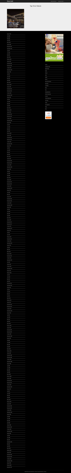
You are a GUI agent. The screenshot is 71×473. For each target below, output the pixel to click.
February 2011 (9, 300)
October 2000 (9, 458)
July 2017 (8, 232)
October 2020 (9, 164)
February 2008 (9, 376)
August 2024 (9, 71)
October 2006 (9, 410)
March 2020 (9, 177)
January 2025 (9, 61)
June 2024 (8, 76)
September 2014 (9, 268)
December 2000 (9, 454)
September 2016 (9, 243)
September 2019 (9, 188)
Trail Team (46, 100)
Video (46, 106)
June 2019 (8, 192)
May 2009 (8, 344)
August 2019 (9, 190)
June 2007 (8, 393)
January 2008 (9, 378)
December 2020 (9, 160)
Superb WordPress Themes (42, 471)
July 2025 (8, 50)
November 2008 (9, 357)
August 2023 (9, 97)
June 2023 (8, 101)
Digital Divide (47, 68)
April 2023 (8, 105)
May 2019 (8, 194)
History (46, 79)
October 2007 (9, 384)
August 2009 (9, 338)
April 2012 (8, 281)
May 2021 (8, 152)
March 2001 (9, 448)
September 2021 (9, 143)
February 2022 (9, 133)
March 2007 (9, 399)
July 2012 (8, 274)
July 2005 (8, 435)
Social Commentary (48, 94)
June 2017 (8, 234)
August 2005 (9, 433)
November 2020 (9, 162)
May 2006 (8, 420)
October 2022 (9, 118)
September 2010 (9, 310)
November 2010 (9, 306)
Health (46, 77)
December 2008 (9, 355)
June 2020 (8, 173)
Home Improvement (48, 81)
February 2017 (9, 236)
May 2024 (8, 78)
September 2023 (9, 95)
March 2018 (9, 217)
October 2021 (9, 141)
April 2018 (8, 215)
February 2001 (9, 450)
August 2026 (9, 33)
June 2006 (8, 418)
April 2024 (8, 80)
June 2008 (8, 367)
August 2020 (9, 169)
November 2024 (9, 65)
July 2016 (8, 247)
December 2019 (9, 181)
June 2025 (8, 52)
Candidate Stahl (60, 1)
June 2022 (8, 126)
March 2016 (9, 251)
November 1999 (9, 467)
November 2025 (9, 46)
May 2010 (8, 319)
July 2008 (8, 365)
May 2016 (8, 249)
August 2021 (9, 145)
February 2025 (9, 59)
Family (46, 70)
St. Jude (46, 96)
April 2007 (8, 397)
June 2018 (8, 211)
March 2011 (9, 298)
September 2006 (9, 412)
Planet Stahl (10, 1)
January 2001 (9, 452)
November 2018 (9, 200)
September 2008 (9, 361)
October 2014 (9, 266)
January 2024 (9, 86)
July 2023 (8, 99)
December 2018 (9, 198)
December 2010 (9, 304)
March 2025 (9, 57)
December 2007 (9, 380)
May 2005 (8, 439)
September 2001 (9, 441)
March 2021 (9, 156)
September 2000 (9, 460)
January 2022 (9, 135)
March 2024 (9, 82)
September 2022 (9, 120)
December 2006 (9, 405)
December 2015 (9, 255)
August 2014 (9, 270)
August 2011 (9, 287)
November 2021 (9, 139)
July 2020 (8, 171)
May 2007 (8, 395)
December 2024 (9, 63)
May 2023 (8, 103)
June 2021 (8, 150)
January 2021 (9, 158)
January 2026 (9, 44)
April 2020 (8, 175)
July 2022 (8, 124)
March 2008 (9, 374)
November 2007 (9, 382)
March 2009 (9, 348)
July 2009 (8, 340)
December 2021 (9, 137)
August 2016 (9, 245)
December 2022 (9, 114)
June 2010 (8, 317)
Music (46, 87)
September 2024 (9, 69)
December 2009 (9, 329)
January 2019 (9, 196)
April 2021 (8, 154)
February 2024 (9, 84)
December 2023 (9, 88)
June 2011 (8, 291)
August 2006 (9, 414)
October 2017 (9, 226)
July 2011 (8, 289)
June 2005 (8, 437)
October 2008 (9, 359)
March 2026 (9, 42)
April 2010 (8, 321)
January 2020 (9, 179)
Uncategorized (47, 104)
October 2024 (9, 67)
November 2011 (9, 283)
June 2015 (8, 262)
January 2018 (9, 219)
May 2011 (8, 293)
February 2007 (9, 401)
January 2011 (9, 302)
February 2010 (9, 325)
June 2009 (8, 342)
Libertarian (46, 83)
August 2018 (9, 207)
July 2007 (8, 391)
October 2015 (9, 257)
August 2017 (9, 230)
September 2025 (9, 48)
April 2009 (8, 346)
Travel (46, 102)
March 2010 (9, 323)
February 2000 (9, 465)
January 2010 (9, 327)
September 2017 (9, 228)
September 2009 (9, 336)
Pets (46, 89)
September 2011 (9, 285)
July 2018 (8, 209)
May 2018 (8, 213)
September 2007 (9, 386)
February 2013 (9, 272)
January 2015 (9, 264)
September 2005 (9, 431)
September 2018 (9, 205)
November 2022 (9, 116)
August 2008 (9, 363)
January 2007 (9, 403)
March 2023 (9, 107)
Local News (47, 85)
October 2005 (9, 429)
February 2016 (9, 253)
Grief (46, 75)
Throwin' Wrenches (48, 98)
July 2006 (8, 416)
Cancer (46, 64)
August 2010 (9, 312)
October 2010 (9, 308)
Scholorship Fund (53, 1)
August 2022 (9, 122)
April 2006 (8, 422)
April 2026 (8, 40)
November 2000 (9, 456)
